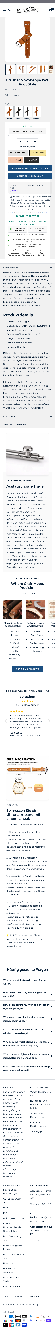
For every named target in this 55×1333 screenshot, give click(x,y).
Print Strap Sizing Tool (28, 131)
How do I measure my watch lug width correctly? (24, 994)
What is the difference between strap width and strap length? (23, 1031)
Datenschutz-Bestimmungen (38, 1124)
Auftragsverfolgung (13, 1218)
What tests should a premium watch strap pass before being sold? (26, 1068)
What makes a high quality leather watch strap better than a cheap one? (26, 1056)
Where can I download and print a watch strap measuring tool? (25, 1019)
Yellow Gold (37, 152)
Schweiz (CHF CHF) (14, 1296)
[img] (27, 701)
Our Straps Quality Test (12, 1201)
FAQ (5, 1213)
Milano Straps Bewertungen (10, 1192)
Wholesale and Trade (11, 1279)
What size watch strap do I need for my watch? (24, 982)
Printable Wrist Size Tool (13, 1256)
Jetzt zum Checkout (30, 176)
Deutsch (33, 1296)
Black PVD (31, 160)
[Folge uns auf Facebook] (33, 1241)
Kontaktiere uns (11, 1286)
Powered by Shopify (29, 1304)
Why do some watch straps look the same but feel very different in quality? (26, 1044)
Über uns (8, 1263)
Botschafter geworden (9, 1270)
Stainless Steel (18, 152)
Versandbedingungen (40, 1094)
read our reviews (27, 669)
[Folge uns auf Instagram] (39, 1241)
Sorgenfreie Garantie (15, 424)
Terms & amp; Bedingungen (37, 1115)
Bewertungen (10, 417)
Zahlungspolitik (38, 1131)
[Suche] (9, 10)
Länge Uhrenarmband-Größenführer (12, 1227)
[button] (6, 721)
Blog (5, 1207)
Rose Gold (15, 160)
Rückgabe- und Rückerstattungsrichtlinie (40, 1104)
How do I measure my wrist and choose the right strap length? (27, 1007)
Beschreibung (10, 267)
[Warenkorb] (50, 10)
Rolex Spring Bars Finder (12, 1247)
